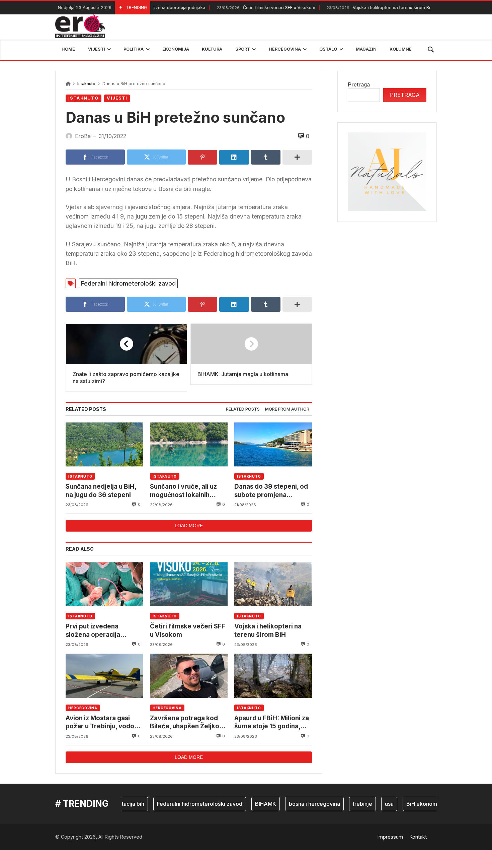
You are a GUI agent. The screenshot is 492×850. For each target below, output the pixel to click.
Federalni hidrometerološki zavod (128, 283)
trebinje (350, 803)
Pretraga (359, 84)
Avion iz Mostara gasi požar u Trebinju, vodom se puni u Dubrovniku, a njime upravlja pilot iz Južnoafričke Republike (103, 722)
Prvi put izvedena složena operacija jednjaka (93, 630)
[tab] (242, 409)
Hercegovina (82, 708)
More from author (287, 409)
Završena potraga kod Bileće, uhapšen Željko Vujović (184, 722)
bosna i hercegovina (302, 803)
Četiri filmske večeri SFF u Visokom (252, 7)
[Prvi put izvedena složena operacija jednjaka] (104, 584)
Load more (189, 525)
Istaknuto (86, 83)
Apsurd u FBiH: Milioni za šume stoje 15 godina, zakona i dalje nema (271, 722)
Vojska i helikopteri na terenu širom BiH (366, 7)
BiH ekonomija (413, 803)
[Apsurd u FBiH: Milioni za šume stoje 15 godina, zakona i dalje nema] (273, 676)
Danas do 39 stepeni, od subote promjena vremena (271, 491)
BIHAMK (253, 803)
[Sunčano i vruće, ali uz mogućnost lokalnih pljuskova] (189, 444)
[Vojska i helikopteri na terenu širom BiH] (273, 584)
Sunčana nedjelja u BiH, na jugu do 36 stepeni (101, 490)
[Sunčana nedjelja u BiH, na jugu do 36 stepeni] (104, 444)
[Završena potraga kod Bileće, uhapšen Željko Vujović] (189, 676)
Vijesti (117, 98)
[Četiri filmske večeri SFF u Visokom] (189, 584)
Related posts (243, 409)
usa (377, 803)
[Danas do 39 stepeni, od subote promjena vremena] (273, 444)
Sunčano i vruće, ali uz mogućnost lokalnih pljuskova (183, 491)
